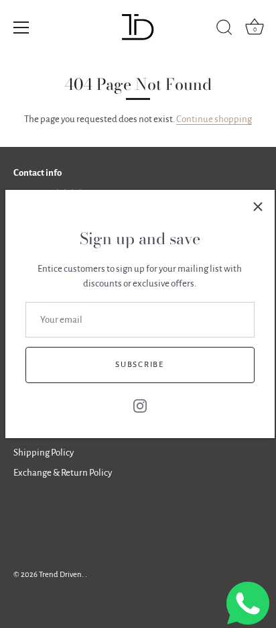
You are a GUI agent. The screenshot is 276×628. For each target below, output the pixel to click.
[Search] (224, 29)
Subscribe (139, 364)
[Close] (258, 206)
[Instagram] (140, 405)
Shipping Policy (43, 453)
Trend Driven (60, 574)
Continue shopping (214, 119)
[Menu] (21, 27)
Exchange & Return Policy (62, 473)
